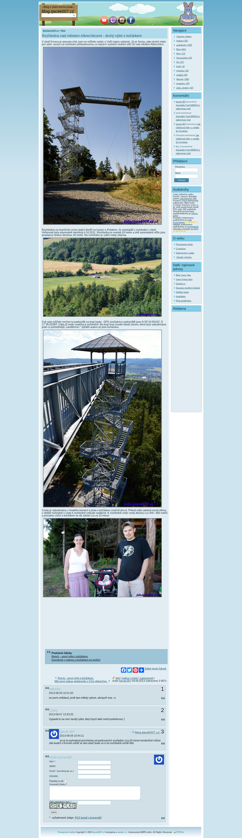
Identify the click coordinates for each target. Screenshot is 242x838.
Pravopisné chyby (184, 244)
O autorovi (181, 248)
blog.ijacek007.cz (58, 11)
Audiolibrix (181, 296)
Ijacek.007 (125, 680)
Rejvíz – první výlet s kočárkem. (70, 656)
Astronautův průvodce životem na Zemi (186, 227)
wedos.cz (122, 832)
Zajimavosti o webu (185, 253)
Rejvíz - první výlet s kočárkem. (76, 678)
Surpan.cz (181, 283)
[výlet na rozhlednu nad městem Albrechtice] (102, 597)
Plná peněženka (183, 301)
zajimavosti (146, 678)
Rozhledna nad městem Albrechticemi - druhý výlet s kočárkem (92, 36)
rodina (125, 678)
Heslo (177, 173)
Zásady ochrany (184, 257)
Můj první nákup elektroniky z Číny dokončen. (81, 681)
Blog (63, 31)
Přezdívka (180, 167)
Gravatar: (53, 776)
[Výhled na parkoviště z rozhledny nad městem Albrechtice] (102, 317)
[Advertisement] (104, 624)
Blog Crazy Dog (183, 275)
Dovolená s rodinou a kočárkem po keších (76, 660)
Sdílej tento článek (155, 668)
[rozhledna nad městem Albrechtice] (102, 225)
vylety (134, 678)
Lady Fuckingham (182, 221)
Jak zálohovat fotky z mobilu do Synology (188, 127)
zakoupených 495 (188, 198)
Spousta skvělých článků (188, 288)
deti (118, 678)
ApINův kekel (182, 292)
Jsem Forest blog (184, 279)
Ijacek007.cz (99, 832)
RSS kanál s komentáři (88, 817)
